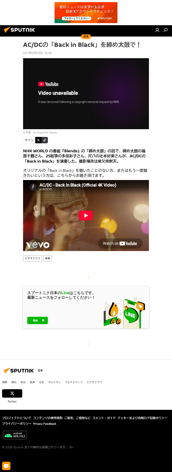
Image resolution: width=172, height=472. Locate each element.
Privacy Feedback (44, 424)
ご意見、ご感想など (77, 418)
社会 (41, 382)
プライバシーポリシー (16, 424)
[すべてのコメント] (6, 466)
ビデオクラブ (32, 258)
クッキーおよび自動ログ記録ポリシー (142, 418)
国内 (13, 382)
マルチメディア (74, 382)
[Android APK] (15, 435)
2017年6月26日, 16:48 (37, 53)
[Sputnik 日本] (20, 33)
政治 (23, 382)
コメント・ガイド (104, 418)
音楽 (47, 258)
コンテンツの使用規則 (48, 418)
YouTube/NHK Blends (45, 132)
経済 (32, 382)
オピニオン (54, 382)
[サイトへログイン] (157, 30)
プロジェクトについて (16, 418)
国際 (4, 382)
